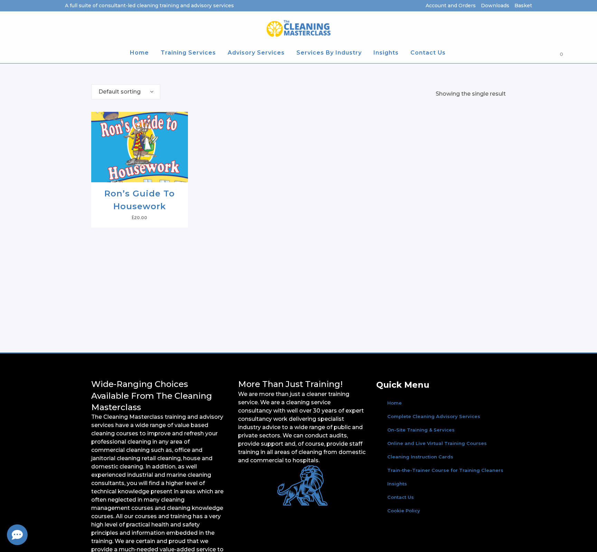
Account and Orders (451, 5)
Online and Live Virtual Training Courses (437, 443)
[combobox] (125, 91)
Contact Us (400, 497)
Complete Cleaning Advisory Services (433, 416)
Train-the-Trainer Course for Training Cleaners (445, 470)
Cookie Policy (403, 510)
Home (394, 403)
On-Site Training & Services (421, 430)
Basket (523, 5)
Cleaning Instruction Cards (420, 456)
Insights (397, 483)
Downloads (495, 5)
